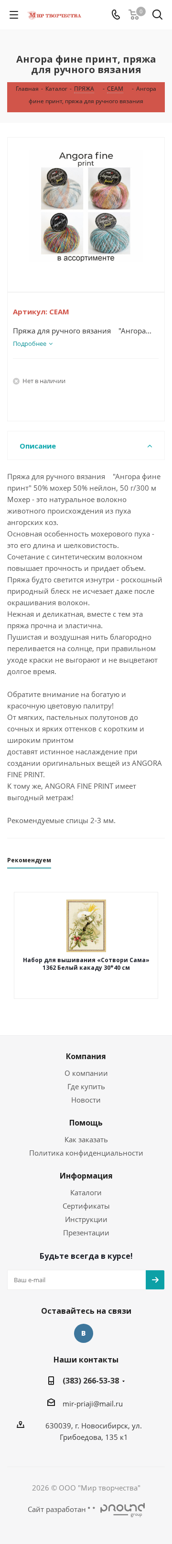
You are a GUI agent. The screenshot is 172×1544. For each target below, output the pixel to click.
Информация (86, 1175)
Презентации (86, 1232)
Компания (86, 1056)
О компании (86, 1073)
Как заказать (86, 1139)
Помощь (86, 1122)
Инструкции (86, 1219)
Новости (86, 1099)
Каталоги (86, 1192)
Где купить (86, 1086)
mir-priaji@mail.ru (93, 1403)
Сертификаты (86, 1206)
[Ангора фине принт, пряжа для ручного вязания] (86, 207)
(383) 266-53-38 (91, 1380)
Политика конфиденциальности (86, 1153)
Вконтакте (83, 1333)
